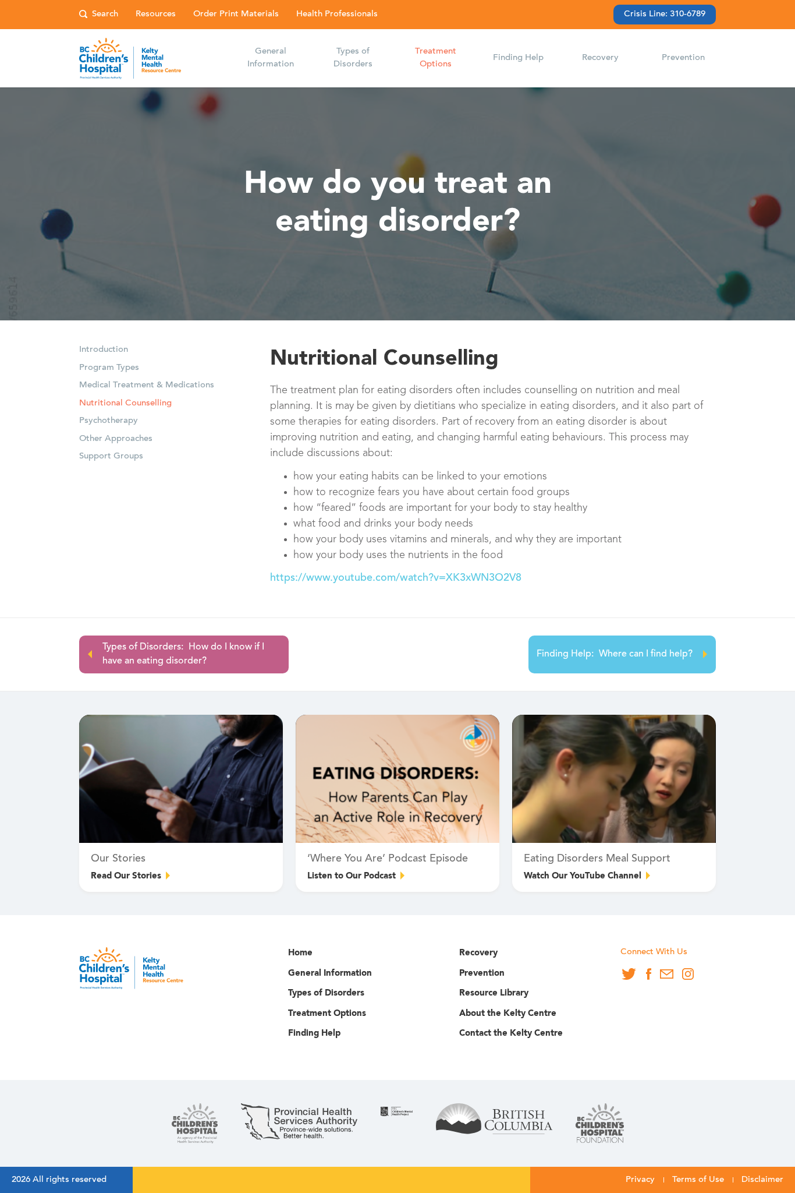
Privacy (640, 1180)
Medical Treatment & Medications (146, 385)
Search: (98, 15)
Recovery (478, 953)
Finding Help (314, 1033)
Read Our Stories (126, 876)
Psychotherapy (108, 421)
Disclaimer (762, 1180)
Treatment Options (327, 1014)
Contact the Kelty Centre (511, 1033)
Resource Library (493, 993)
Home (300, 953)
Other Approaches (115, 439)
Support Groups (111, 456)
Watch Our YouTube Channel (582, 876)
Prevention (482, 973)
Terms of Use (698, 1180)
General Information (330, 973)
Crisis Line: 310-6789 (664, 14)
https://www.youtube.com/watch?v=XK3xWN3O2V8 (395, 578)
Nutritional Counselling (125, 403)
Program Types (109, 367)
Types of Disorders (326, 993)
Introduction (103, 349)
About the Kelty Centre (507, 1014)
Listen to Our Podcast (351, 876)
